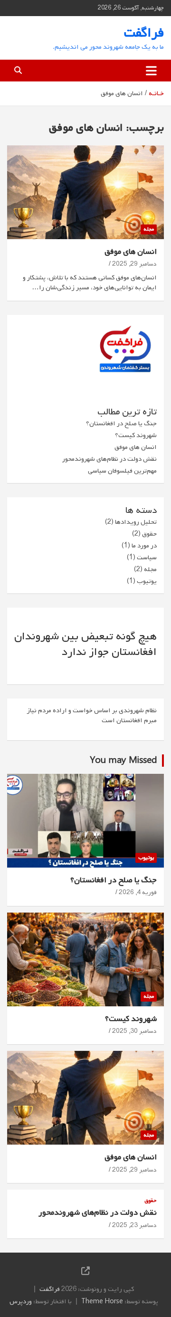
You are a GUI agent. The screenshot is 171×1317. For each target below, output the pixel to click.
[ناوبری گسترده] (151, 70)
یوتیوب (147, 581)
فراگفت (144, 33)
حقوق (149, 534)
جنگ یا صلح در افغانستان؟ (121, 423)
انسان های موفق (130, 251)
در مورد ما (144, 545)
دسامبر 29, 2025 (134, 264)
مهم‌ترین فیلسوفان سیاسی (122, 471)
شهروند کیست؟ (136, 435)
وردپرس (21, 1301)
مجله (148, 229)
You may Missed (123, 760)
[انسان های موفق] (85, 192)
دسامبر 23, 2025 (134, 1225)
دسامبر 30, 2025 (134, 1031)
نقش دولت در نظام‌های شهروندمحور (109, 459)
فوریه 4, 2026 (138, 892)
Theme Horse (102, 1301)
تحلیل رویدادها (136, 522)
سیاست (147, 557)
